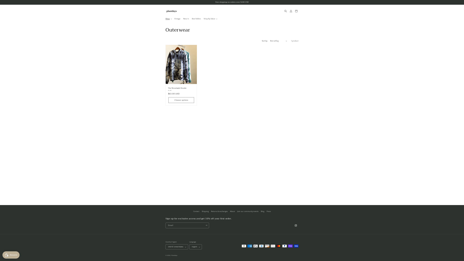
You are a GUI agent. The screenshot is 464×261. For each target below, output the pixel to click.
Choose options (181, 100)
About (232, 211)
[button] (168, 18)
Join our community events (248, 211)
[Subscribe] (206, 225)
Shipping (205, 211)
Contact (196, 211)
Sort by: (265, 41)
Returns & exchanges (219, 211)
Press (269, 211)
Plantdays (174, 255)
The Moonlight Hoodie (177, 88)
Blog (262, 211)
